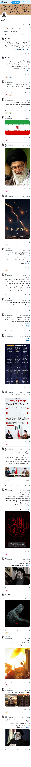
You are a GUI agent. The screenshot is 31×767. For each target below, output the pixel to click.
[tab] (2, 35)
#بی (23, 49)
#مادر (28, 507)
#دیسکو (16, 49)
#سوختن (27, 645)
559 (14, 31)
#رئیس (27, 325)
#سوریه (27, 340)
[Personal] (30, 27)
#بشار (28, 342)
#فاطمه (27, 505)
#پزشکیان (27, 49)
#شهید (27, 565)
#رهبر (28, 338)
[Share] (29, 53)
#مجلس (27, 323)
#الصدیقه (27, 509)
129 (5, 31)
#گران (28, 326)
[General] (30, 24)
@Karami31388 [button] (9, 40)
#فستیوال (26, 263)
